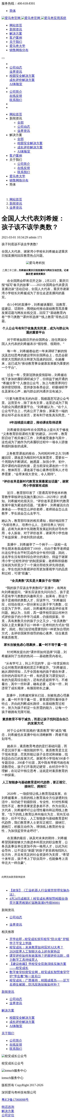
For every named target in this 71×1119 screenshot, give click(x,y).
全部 (20, 122)
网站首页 (15, 114)
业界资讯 (15, 207)
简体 (12, 10)
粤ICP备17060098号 (15, 1099)
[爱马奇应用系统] (21, 18)
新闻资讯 (15, 203)
